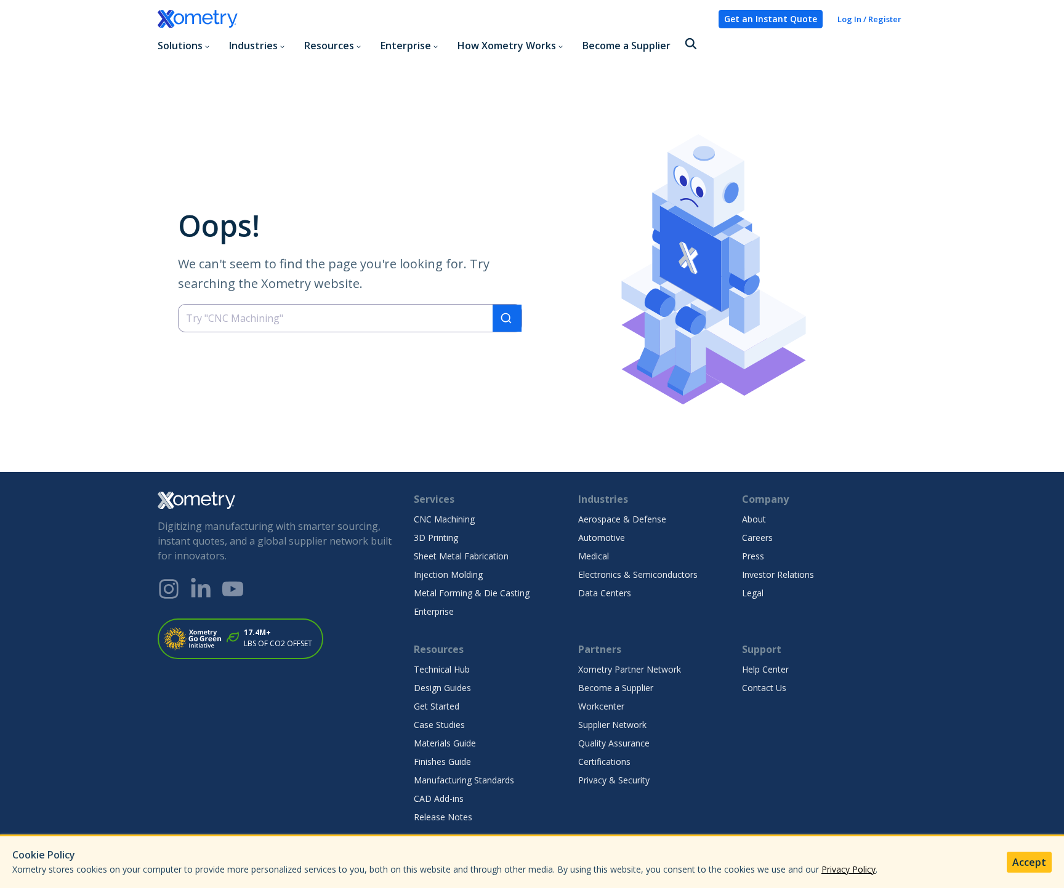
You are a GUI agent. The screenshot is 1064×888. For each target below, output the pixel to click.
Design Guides (442, 688)
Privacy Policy (848, 869)
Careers (757, 537)
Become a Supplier (626, 45)
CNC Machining (444, 519)
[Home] (433, 19)
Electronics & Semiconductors (638, 574)
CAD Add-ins (439, 798)
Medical (593, 556)
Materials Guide (445, 743)
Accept (1029, 862)
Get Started (436, 706)
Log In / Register (869, 19)
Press (753, 556)
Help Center (765, 669)
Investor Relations (778, 574)
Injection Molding (448, 574)
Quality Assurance (614, 743)
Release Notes (443, 817)
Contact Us (764, 688)
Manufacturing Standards (464, 780)
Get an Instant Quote (770, 19)
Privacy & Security (614, 780)
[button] (690, 44)
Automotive (601, 537)
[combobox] (350, 318)
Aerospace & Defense (622, 519)
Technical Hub (442, 669)
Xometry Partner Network (629, 669)
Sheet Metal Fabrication (461, 556)
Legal (753, 593)
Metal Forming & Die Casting (472, 593)
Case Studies (439, 724)
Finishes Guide (442, 761)
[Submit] (507, 318)
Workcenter (601, 706)
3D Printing (436, 537)
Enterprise (434, 611)
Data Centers (604, 593)
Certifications (604, 761)
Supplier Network (612, 724)
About (754, 519)
